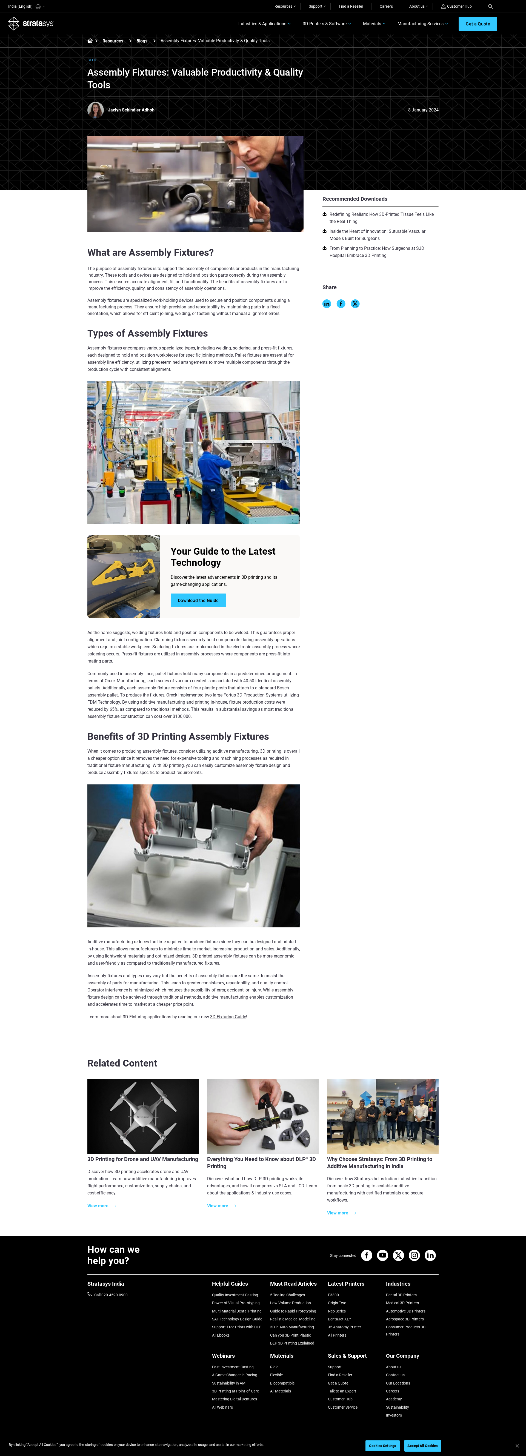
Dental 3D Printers (401, 1295)
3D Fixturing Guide (228, 1016)
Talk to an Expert (342, 1391)
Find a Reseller (351, 6)
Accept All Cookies (422, 1446)
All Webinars (222, 1407)
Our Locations (398, 1383)
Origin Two (337, 1303)
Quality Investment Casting (235, 1295)
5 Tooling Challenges (287, 1295)
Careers (386, 6)
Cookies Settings (382, 1446)
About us (417, 6)
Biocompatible (282, 1383)
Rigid (274, 1367)
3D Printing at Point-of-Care (235, 1391)
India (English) (20, 6)
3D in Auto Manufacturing (292, 1327)
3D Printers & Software (325, 23)
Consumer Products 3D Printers (405, 1330)
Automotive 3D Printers (405, 1311)
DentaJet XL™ (339, 1319)
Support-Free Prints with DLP (236, 1327)
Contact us (395, 1375)
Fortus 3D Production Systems (253, 695)
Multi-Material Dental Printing (237, 1311)
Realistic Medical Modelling (293, 1319)
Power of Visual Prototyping (236, 1303)
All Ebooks (221, 1335)
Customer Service (343, 1407)
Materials (372, 23)
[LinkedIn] (326, 303)
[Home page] (88, 41)
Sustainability (397, 1407)
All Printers (337, 1335)
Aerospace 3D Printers (405, 1319)
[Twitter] (355, 303)
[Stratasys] (31, 23)
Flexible (276, 1375)
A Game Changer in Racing (234, 1375)
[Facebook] (341, 303)
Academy (394, 1399)
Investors (394, 1415)
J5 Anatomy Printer (344, 1327)
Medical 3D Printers (402, 1303)
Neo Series (337, 1311)
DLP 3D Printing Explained (292, 1343)
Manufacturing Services (421, 23)
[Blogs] (154, 40)
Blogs (141, 41)
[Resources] (130, 40)
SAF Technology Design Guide (237, 1319)
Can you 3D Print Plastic (290, 1335)
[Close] (517, 1446)
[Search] (490, 6)
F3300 (333, 1295)
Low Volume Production (290, 1303)
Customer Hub (459, 6)
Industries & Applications (262, 23)
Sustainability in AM (228, 1383)
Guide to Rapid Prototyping (293, 1311)
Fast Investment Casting (233, 1367)
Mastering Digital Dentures (234, 1399)
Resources (283, 6)
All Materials (280, 1391)
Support (315, 6)
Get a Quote (338, 1383)
